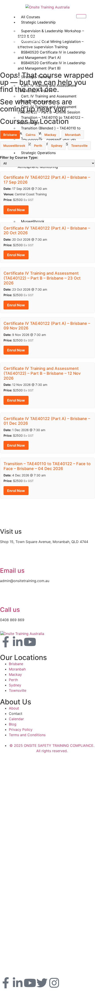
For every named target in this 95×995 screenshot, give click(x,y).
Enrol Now (16, 210)
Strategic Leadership (38, 22)
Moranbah (73, 135)
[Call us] (5, 597)
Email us (12, 570)
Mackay (50, 135)
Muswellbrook (14, 145)
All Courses (30, 17)
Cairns (31, 135)
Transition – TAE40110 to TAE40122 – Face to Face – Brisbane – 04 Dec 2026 (47, 466)
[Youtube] (29, 641)
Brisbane (10, 135)
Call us (10, 609)
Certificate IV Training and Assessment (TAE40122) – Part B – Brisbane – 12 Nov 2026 (42, 373)
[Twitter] (42, 982)
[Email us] (5, 558)
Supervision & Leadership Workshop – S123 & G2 (51, 33)
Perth (38, 145)
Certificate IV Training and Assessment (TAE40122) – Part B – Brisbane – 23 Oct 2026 (42, 278)
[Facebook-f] (5, 641)
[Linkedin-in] (17, 641)
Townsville (79, 145)
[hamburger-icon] (81, 16)
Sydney (56, 145)
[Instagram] (54, 982)
